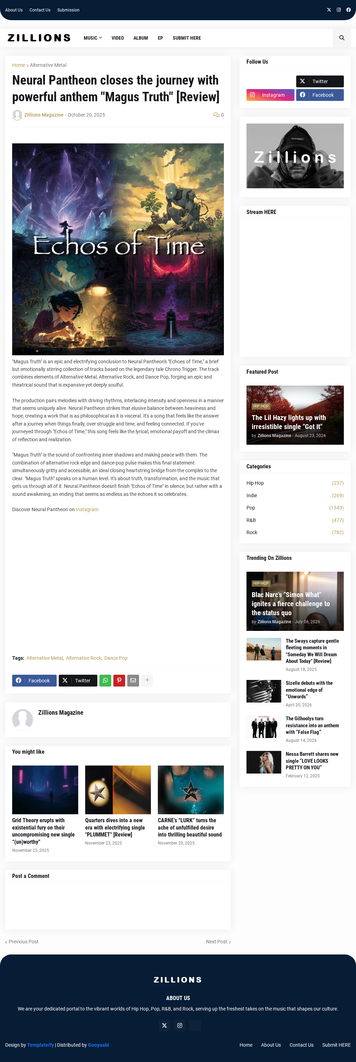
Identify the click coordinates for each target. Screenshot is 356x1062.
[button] (342, 38)
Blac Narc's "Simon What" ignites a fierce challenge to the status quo (291, 604)
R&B (295, 520)
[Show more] (147, 681)
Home (18, 65)
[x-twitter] (329, 10)
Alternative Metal (48, 65)
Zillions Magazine (60, 712)
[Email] (133, 681)
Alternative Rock (83, 658)
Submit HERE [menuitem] (187, 38)
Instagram (87, 509)
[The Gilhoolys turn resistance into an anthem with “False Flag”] (263, 726)
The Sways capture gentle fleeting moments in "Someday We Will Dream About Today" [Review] (312, 651)
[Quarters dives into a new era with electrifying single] (118, 790)
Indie (295, 495)
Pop (295, 507)
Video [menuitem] (118, 38)
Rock (295, 532)
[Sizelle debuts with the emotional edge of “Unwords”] (263, 691)
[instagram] (339, 10)
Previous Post (24, 941)
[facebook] (348, 10)
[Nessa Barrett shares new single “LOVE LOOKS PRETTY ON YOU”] (263, 762)
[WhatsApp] (105, 681)
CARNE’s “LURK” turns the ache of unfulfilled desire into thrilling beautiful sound (190, 827)
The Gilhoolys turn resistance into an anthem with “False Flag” (312, 725)
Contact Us (40, 10)
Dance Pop (116, 658)
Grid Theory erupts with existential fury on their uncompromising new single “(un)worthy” (43, 831)
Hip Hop (295, 483)
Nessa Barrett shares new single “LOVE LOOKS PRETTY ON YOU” (312, 761)
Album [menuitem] (141, 38)
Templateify (40, 1045)
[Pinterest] (119, 681)
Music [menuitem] (90, 38)
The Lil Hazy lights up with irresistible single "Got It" (289, 422)
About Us (14, 10)
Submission (68, 10)
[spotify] (195, 1025)
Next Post (216, 941)
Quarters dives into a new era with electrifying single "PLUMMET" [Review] (115, 827)
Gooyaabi (98, 1045)
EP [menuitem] (160, 38)
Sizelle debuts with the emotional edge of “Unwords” (309, 690)
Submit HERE (336, 1045)
